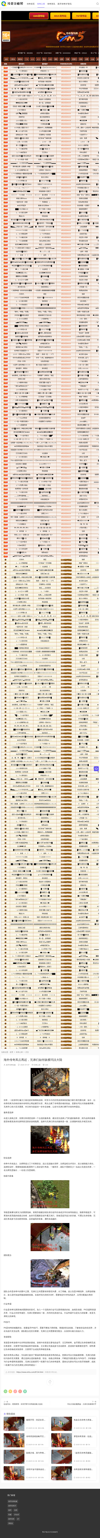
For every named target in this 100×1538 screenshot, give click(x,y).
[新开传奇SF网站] (12, 3)
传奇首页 (31, 4)
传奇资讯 (51, 4)
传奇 (15, 1510)
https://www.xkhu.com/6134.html (29, 1372)
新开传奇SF (12, 1506)
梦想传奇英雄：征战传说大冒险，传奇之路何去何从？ (83, 1436)
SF (18, 1519)
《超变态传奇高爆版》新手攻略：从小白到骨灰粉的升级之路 (83, 1453)
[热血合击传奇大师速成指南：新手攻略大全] (61, 1424)
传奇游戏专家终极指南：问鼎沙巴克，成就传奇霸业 (83, 1469)
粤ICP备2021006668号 (50, 1532)
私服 (9, 1514)
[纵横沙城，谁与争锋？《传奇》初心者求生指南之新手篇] (14, 1457)
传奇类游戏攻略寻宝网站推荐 (36, 1436)
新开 (9, 1510)
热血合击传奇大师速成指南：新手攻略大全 (83, 1420)
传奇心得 (41, 4)
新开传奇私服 (11, 1065)
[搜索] (97, 3)
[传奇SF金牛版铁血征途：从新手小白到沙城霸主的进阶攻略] (14, 1473)
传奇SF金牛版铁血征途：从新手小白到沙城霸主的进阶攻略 (36, 1469)
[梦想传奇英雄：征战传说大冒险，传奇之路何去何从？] (61, 1440)
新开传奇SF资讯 (65, 4)
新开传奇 (11, 1519)
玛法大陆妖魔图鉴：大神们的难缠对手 (81, 1404)
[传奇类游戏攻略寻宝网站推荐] (14, 1440)
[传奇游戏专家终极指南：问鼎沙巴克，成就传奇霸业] (61, 1473)
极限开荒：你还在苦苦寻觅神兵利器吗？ (36, 1420)
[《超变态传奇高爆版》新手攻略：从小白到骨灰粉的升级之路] (61, 1457)
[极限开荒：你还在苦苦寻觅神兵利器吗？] (14, 1424)
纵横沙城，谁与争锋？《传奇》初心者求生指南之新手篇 (36, 1453)
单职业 (10, 1523)
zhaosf (16, 1514)
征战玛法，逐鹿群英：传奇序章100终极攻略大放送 (23, 1404)
